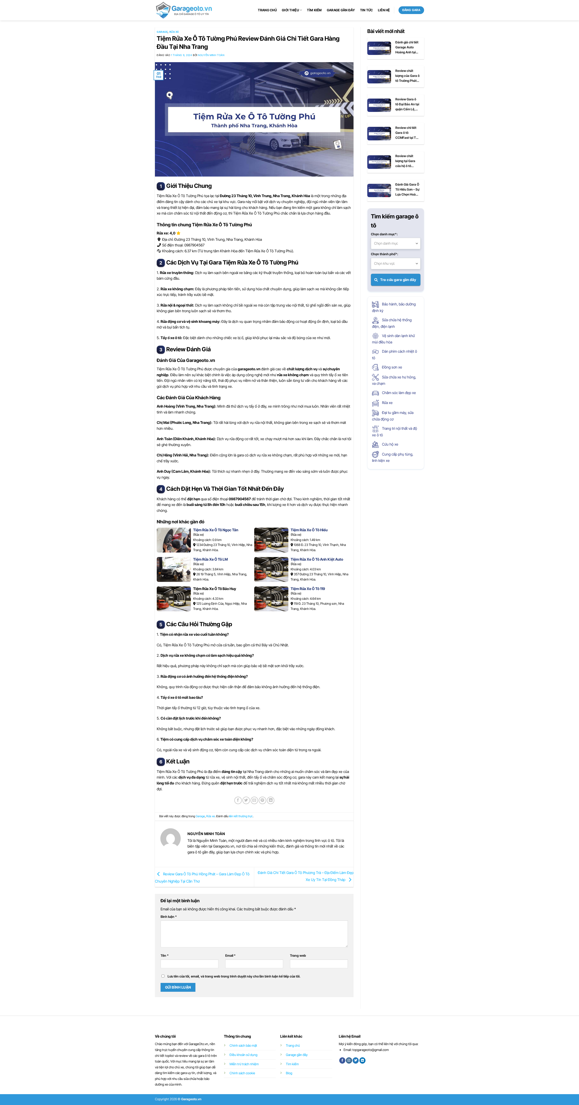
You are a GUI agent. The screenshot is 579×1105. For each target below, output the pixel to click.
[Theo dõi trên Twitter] (356, 1060)
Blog (289, 1073)
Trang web (298, 955)
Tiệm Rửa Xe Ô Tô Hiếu (309, 530)
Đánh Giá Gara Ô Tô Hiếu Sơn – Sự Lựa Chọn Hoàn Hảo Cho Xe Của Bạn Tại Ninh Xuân (407, 189)
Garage (162, 31)
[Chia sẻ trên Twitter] (246, 800)
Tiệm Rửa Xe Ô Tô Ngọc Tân (215, 530)
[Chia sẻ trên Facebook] (238, 800)
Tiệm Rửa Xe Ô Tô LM (210, 559)
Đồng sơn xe (391, 367)
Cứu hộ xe (389, 444)
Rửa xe (174, 31)
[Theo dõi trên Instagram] (349, 1060)
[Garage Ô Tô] (184, 10)
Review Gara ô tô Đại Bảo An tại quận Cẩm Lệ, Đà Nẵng (407, 104)
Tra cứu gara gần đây (398, 280)
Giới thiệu (290, 10)
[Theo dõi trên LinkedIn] (362, 1060)
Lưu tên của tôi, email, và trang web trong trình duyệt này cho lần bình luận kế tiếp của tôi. (234, 976)
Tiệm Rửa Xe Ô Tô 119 (308, 588)
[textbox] (395, 243)
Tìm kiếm (314, 10)
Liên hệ (384, 10)
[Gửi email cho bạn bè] (254, 800)
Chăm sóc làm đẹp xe (398, 392)
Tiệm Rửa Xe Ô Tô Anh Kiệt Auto (317, 559)
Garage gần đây (341, 10)
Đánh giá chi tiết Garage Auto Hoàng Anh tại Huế (406, 47)
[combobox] (396, 243)
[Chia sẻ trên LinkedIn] (270, 800)
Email (230, 955)
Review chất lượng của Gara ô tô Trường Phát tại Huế (407, 76)
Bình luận (169, 916)
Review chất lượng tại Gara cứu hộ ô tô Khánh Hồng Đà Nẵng (406, 161)
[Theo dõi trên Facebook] (342, 1060)
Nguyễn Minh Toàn (211, 55)
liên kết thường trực (241, 816)
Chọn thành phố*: (384, 254)
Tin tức (366, 10)
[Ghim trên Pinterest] (262, 800)
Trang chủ (267, 10)
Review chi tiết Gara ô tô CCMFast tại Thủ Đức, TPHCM (407, 133)
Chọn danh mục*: (384, 234)
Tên (165, 955)
